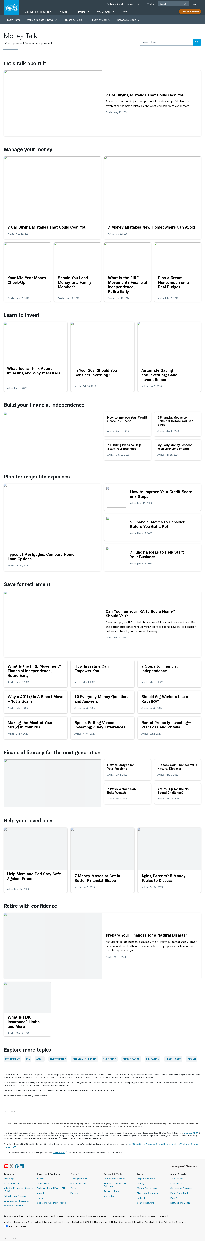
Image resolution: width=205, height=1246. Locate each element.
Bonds (40, 1198)
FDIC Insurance (101, 1222)
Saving (191, 1059)
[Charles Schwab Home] (11, 7)
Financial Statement (97, 1216)
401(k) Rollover (11, 1183)
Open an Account (190, 11)
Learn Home (13, 19)
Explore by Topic (73, 19)
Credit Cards (131, 1059)
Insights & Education (147, 1178)
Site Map (60, 1216)
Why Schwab (176, 1178)
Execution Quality (78, 1183)
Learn (124, 11)
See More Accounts (13, 1205)
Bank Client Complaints (144, 1222)
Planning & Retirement (148, 1193)
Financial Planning (84, 1059)
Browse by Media (126, 19)
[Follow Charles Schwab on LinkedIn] (22, 1166)
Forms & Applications (180, 1193)
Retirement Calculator (114, 1178)
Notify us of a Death (180, 1202)
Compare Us (176, 1183)
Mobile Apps (110, 1196)
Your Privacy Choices (17, 1226)
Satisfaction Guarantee (181, 1188)
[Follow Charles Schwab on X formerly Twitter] (11, 1166)
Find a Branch (116, 4)
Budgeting (109, 1059)
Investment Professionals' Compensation (22, 1222)
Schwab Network (145, 1202)
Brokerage (9, 1178)
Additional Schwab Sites (42, 1216)
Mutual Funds (43, 1183)
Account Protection (73, 1222)
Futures (74, 1193)
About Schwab (148, 1216)
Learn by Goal (99, 19)
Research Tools (111, 1191)
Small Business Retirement (17, 1201)
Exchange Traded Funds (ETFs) (52, 1188)
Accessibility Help (118, 1216)
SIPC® (88, 1222)
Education (152, 1059)
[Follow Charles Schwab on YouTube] (6, 1166)
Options (74, 1188)
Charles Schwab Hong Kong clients (164, 1144)
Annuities (41, 1193)
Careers (162, 1216)
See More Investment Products (52, 1202)
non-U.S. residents (136, 1144)
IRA (28, 1059)
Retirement (12, 1059)
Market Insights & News (40, 19)
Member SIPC (59, 1152)
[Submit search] (185, 3)
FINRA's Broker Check (121, 1222)
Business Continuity (76, 1216)
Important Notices (52, 1222)
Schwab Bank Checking (15, 1196)
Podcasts (141, 1198)
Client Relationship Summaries (172, 1222)
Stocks (40, 1178)
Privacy (24, 1216)
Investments (58, 1059)
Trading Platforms (78, 1178)
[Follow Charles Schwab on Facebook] (17, 1166)
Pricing (173, 1198)
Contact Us (134, 1216)
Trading (140, 1183)
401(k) (39, 1059)
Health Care (173, 1059)
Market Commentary (147, 1188)
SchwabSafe (12, 1216)
